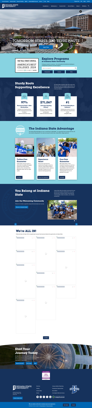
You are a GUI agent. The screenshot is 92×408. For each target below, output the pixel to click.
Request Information (20, 363)
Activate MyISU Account (33, 1)
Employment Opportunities (57, 388)
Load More (46, 337)
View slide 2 (76, 220)
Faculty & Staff (12, 1)
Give (45, 1)
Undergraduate (47, 71)
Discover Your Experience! (43, 177)
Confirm (88, 1)
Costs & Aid (62, 6)
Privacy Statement (42, 405)
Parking (37, 388)
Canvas (40, 1)
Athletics (84, 6)
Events (37, 393)
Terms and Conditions (50, 405)
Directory (38, 386)
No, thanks (66, 404)
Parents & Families (20, 1)
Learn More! (19, 177)
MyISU (26, 1)
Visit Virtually (28, 363)
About (77, 6)
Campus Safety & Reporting (57, 386)
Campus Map (39, 390)
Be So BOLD (54, 390)
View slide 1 (74, 220)
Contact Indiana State (18, 398)
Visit (81, 1)
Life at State (71, 6)
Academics (45, 6)
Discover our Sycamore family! (21, 207)
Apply (84, 1)
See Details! (62, 177)
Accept (73, 404)
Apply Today (46, 47)
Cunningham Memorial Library (58, 393)
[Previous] (15, 224)
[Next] (76, 224)
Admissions (54, 6)
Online (71, 71)
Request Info (76, 1)
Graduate (59, 71)
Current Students (5, 1)
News (48, 1)
